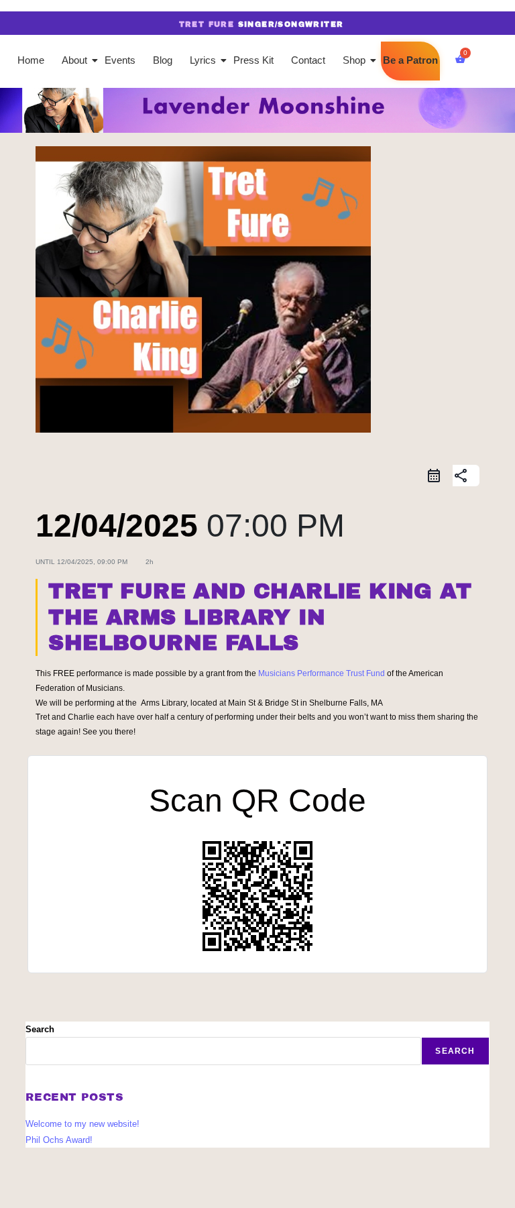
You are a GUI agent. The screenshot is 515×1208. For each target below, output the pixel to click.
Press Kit (253, 60)
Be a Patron (410, 60)
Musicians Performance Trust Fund (321, 673)
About (74, 60)
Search (39, 1029)
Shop (354, 60)
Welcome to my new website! (82, 1124)
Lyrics (203, 60)
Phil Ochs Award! (59, 1140)
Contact (308, 60)
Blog (162, 60)
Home (30, 60)
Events (120, 60)
